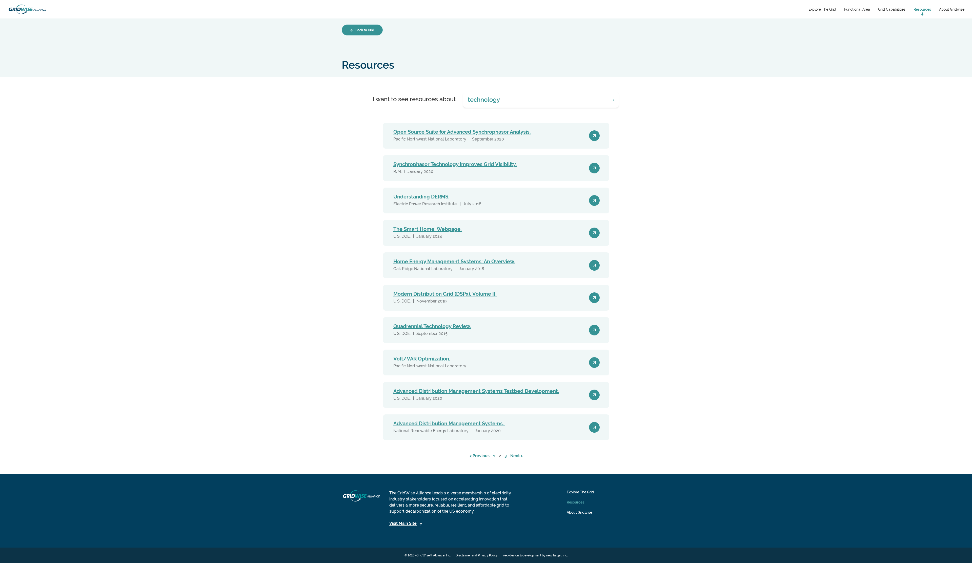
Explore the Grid (822, 9)
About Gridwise (951, 9)
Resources (922, 9)
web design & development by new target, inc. (535, 555)
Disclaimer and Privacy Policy (477, 555)
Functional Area (857, 9)
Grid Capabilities (891, 9)
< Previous (480, 455)
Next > (516, 455)
